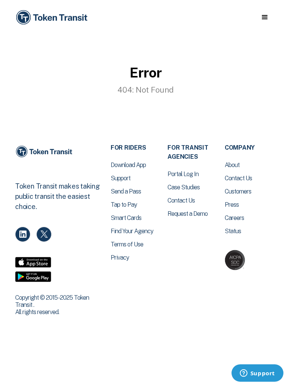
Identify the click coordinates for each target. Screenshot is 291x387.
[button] (264, 17)
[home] (53, 18)
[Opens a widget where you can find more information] (257, 373)
